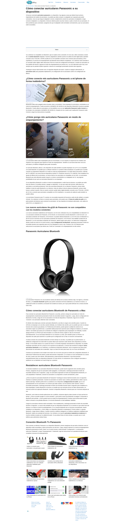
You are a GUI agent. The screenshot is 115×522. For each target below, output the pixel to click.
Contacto (33, 506)
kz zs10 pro (48, 508)
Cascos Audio (81, 2)
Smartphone (58, 2)
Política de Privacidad (35, 503)
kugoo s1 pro (49, 505)
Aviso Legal (33, 505)
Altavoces (65, 2)
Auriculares (73, 2)
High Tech (50, 2)
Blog (88, 2)
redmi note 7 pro (49, 506)
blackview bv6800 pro (50, 509)
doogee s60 (48, 503)
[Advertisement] (57, 36)
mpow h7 (48, 502)
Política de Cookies (35, 502)
